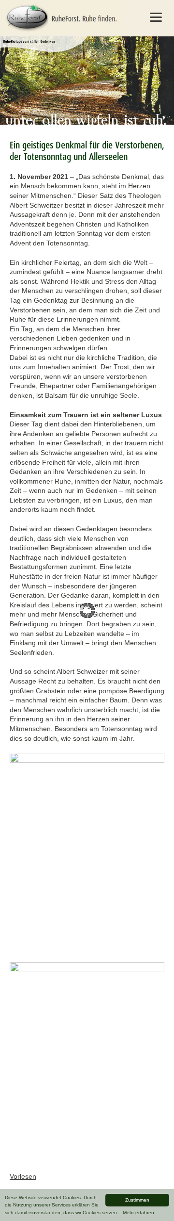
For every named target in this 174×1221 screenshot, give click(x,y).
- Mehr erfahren (137, 1212)
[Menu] (155, 17)
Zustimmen (137, 1200)
